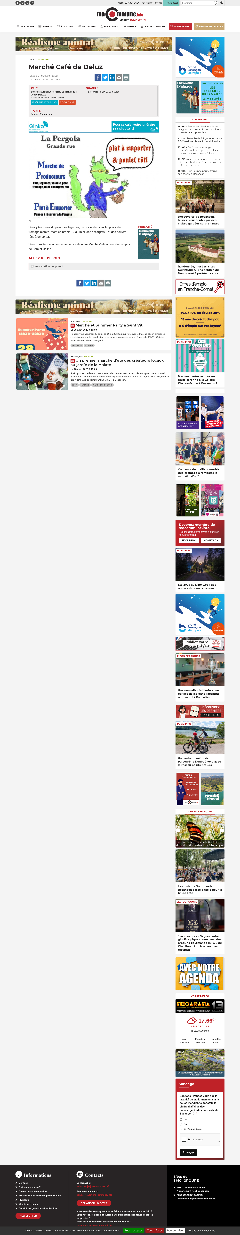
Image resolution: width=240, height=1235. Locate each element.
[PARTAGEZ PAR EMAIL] (119, 77)
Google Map (67, 102)
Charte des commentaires (33, 1191)
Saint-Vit (76, 321)
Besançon (77, 356)
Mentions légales (28, 1204)
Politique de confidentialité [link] (201, 1230)
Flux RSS (24, 1200)
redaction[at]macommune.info (93, 1186)
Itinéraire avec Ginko (44, 102)
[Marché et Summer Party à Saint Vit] (42, 333)
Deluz (33, 59)
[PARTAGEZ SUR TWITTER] (105, 77)
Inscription (189, 540)
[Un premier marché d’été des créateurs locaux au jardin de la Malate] (42, 368)
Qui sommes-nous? (30, 1187)
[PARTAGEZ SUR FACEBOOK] (98, 77)
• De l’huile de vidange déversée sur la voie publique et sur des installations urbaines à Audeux (198, 150)
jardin (74, 385)
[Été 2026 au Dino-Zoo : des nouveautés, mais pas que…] (200, 564)
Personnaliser (175, 1230)
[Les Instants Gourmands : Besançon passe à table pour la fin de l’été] (200, 865)
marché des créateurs (102, 385)
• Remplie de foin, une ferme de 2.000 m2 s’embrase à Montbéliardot (200, 140)
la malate (85, 385)
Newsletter (28, 1215)
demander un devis (94, 1203)
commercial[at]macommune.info (94, 1194)
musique (89, 345)
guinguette (77, 345)
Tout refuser (154, 1230)
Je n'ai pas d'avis (192, 1129)
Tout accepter (133, 1230)
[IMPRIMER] (126, 77)
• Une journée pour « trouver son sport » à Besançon (198, 172)
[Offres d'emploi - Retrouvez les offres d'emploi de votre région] (200, 293)
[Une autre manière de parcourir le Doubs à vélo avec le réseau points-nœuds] (200, 737)
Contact (23, 1183)
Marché (43, 59)
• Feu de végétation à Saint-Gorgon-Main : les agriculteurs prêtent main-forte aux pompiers (199, 129)
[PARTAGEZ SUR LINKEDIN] (112, 77)
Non (186, 1124)
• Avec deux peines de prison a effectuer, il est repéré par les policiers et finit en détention (199, 162)
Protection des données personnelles (40, 1195)
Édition (124, 19)
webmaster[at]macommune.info (94, 1225)
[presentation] (178, 830)
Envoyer (188, 1152)
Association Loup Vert (49, 266)
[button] (215, 3)
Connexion (211, 540)
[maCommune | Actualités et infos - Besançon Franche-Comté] (120, 14)
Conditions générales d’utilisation (38, 1208)
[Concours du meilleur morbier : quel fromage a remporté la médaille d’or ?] (200, 448)
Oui (185, 1119)
